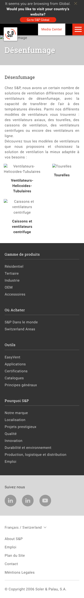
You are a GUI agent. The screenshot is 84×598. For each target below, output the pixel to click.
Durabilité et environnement (28, 447)
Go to (38, 20)
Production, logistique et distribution (35, 454)
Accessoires (15, 294)
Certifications (16, 371)
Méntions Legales (20, 572)
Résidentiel (14, 266)
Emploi (10, 461)
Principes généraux (21, 385)
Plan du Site (15, 555)
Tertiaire (12, 273)
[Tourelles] (61, 166)
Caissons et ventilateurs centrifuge (22, 226)
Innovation (13, 440)
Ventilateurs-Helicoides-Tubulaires (22, 185)
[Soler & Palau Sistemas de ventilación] (11, 40)
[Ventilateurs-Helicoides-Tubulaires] (22, 169)
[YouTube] (45, 500)
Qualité (11, 433)
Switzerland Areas (20, 329)
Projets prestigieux (20, 426)
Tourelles (62, 175)
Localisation (15, 420)
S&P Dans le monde (21, 322)
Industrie (12, 280)
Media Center (51, 29)
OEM (9, 287)
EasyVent (12, 357)
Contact (11, 564)
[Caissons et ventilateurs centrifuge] (22, 207)
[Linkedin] (10, 500)
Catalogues (14, 378)
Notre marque (16, 413)
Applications (15, 364)
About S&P (14, 539)
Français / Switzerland (23, 527)
